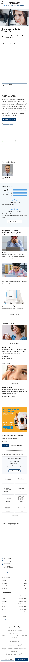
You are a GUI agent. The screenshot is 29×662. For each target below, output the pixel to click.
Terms (5, 441)
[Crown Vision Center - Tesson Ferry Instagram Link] (14, 626)
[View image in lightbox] (7, 124)
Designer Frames (6, 347)
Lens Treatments (8, 358)
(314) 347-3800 (9, 619)
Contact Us (4, 648)
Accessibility (10, 648)
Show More (14, 515)
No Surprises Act (7, 649)
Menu (2, 3)
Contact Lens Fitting (7, 387)
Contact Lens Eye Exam (9, 396)
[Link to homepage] (14, 2)
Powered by (12, 644)
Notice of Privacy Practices (18, 649)
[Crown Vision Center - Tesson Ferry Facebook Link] (10, 626)
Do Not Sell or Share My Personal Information (14, 654)
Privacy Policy (14, 651)
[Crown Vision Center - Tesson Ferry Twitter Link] (18, 626)
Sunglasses (6, 356)
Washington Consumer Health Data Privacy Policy (13, 653)
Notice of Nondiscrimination (20, 648)
